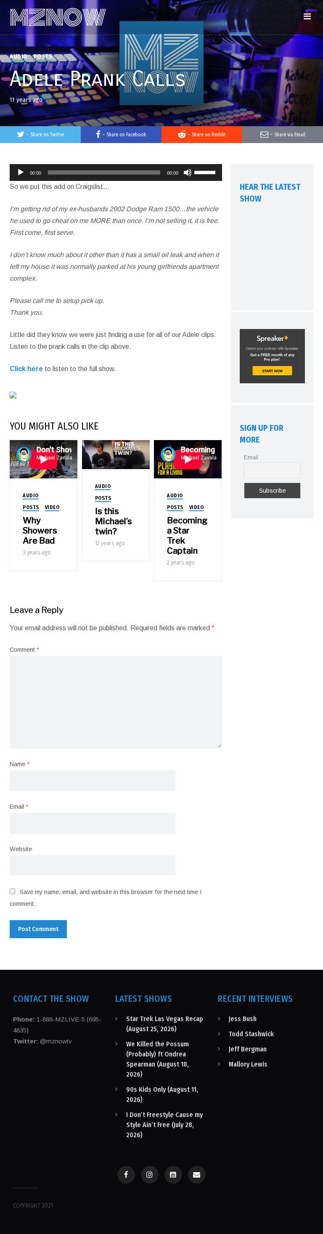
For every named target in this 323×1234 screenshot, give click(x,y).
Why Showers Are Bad (40, 530)
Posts (43, 56)
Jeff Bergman (248, 1049)
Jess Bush (243, 1019)
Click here (26, 368)
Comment (24, 649)
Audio (19, 56)
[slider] (206, 171)
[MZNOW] (58, 17)
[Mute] (187, 172)
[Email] (197, 1175)
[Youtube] (173, 1175)
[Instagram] (150, 1175)
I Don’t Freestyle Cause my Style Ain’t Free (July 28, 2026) (164, 1125)
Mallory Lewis (248, 1064)
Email (19, 806)
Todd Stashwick (251, 1034)
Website (21, 849)
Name (19, 764)
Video (52, 507)
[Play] (20, 172)
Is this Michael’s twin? (113, 521)
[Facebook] (126, 1175)
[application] (116, 172)
